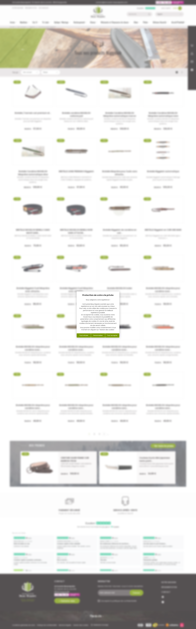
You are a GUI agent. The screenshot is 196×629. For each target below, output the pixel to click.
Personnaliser (98, 335)
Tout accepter (112, 335)
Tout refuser (83, 335)
